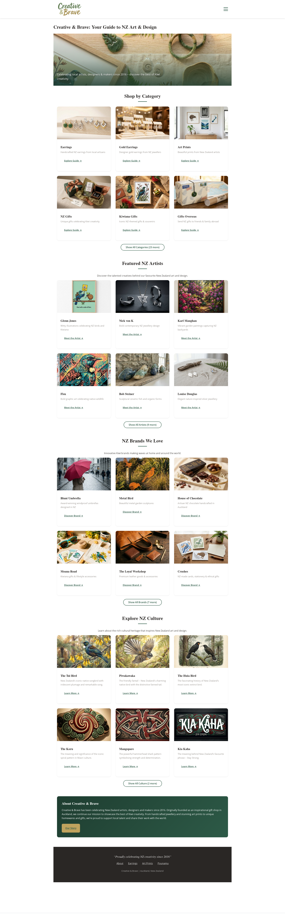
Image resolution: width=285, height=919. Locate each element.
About (120, 863)
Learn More (70, 693)
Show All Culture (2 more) (142, 783)
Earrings (132, 863)
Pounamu (163, 863)
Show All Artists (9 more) (142, 424)
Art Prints (147, 863)
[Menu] (226, 9)
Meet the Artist (72, 338)
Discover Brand (72, 515)
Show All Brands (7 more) (142, 602)
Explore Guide (71, 160)
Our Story (70, 828)
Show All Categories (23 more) (142, 247)
